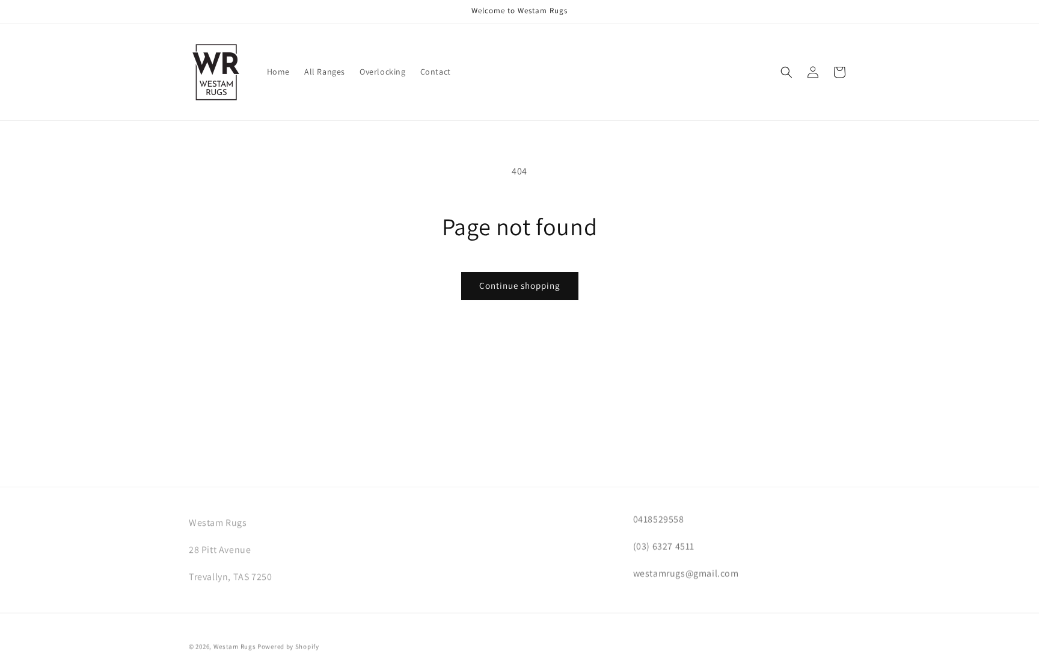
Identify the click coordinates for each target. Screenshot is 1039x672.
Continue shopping (519, 285)
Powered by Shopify (288, 644)
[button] (786, 72)
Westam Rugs (234, 644)
